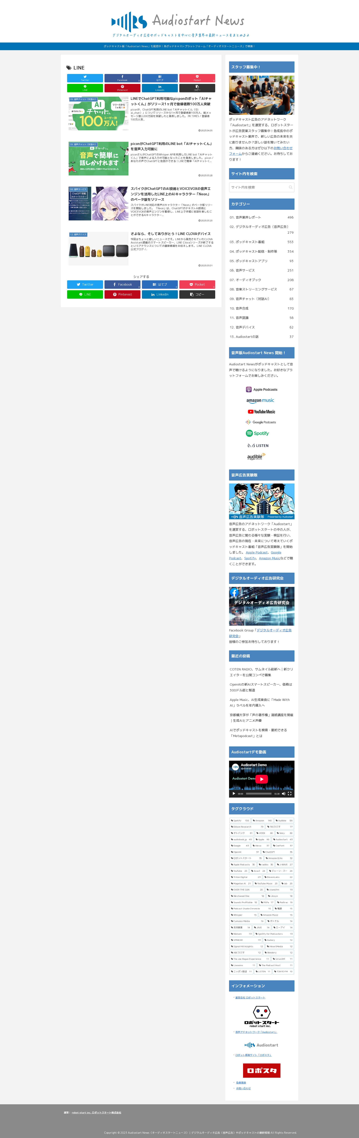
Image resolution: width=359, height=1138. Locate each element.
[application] (261, 779)
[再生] (234, 793)
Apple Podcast (257, 552)
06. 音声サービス (262, 270)
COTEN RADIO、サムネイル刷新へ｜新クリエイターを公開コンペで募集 (261, 672)
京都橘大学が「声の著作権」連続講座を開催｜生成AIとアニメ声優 (261, 718)
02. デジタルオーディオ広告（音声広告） (262, 230)
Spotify (250, 558)
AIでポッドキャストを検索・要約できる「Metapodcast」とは (258, 733)
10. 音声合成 (262, 308)
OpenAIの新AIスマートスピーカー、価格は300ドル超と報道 (261, 687)
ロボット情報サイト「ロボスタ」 (253, 1055)
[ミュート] (284, 793)
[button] (197, 88)
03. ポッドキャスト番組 (262, 242)
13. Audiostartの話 (262, 336)
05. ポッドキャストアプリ (262, 261)
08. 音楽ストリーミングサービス (262, 289)
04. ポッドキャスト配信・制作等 (262, 251)
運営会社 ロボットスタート (250, 997)
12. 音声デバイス (262, 327)
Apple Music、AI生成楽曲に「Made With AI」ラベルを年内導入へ (260, 703)
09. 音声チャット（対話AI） (262, 299)
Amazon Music (269, 558)
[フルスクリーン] (290, 793)
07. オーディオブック (262, 280)
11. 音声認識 (262, 318)
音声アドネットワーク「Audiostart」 (256, 1032)
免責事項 (241, 1082)
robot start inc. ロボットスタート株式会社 (96, 1112)
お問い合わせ (243, 1088)
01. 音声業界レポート (262, 217)
